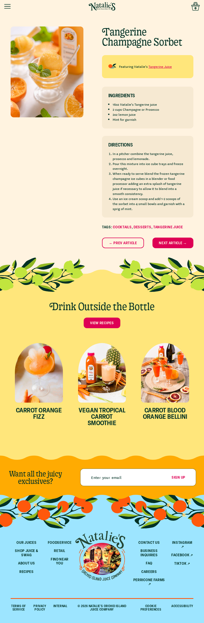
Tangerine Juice (160, 66)
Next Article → (173, 242)
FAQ (149, 563)
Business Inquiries (149, 553)
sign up (178, 477)
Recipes (26, 571)
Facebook (180, 555)
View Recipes (102, 322)
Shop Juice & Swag (26, 553)
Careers (149, 571)
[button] (8, 6)
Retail (59, 551)
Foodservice (60, 542)
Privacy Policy (39, 607)
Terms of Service (18, 607)
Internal (60, 606)
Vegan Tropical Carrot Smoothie (102, 416)
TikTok (180, 563)
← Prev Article (123, 242)
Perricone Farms (149, 580)
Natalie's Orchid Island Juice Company (107, 608)
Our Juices (26, 542)
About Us (26, 563)
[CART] (195, 6)
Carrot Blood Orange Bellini (165, 413)
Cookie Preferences (151, 607)
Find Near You (60, 561)
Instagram (182, 542)
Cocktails (122, 226)
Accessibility (182, 606)
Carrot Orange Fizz (39, 413)
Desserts (142, 226)
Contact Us (149, 542)
